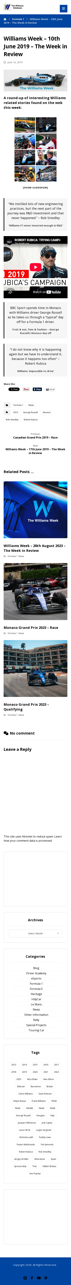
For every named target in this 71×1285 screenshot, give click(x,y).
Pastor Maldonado (26, 1144)
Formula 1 (18, 405)
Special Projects (36, 1025)
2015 (35, 1064)
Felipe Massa (19, 1101)
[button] (25, 1278)
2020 (35, 1071)
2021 (45, 1071)
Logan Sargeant (43, 1130)
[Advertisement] (35, 878)
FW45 (52, 1108)
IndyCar (36, 999)
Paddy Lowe (45, 1137)
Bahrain (21, 1086)
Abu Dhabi (32, 1079)
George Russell (30, 412)
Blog (36, 968)
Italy (52, 1115)
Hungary (40, 1115)
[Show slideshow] (35, 187)
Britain (50, 1086)
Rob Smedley (12, 419)
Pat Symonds (47, 1144)
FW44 (41, 1108)
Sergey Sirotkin (21, 1159)
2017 (56, 1064)
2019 (15, 412)
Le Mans (36, 1004)
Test (34, 1166)
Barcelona (36, 1086)
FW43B (29, 1108)
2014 (24, 1064)
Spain (53, 1159)
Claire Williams (25, 1093)
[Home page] (5, 19)
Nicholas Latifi (26, 1137)
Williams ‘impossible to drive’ (35, 371)
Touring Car (36, 1030)
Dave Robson (45, 1093)
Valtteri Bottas (49, 1166)
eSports (36, 978)
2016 (45, 1064)
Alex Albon (48, 1079)
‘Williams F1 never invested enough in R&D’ (36, 225)
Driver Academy (36, 973)
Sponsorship (20, 1166)
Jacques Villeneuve (27, 1122)
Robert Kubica (31, 419)
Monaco (47, 412)
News (31, 405)
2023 (18, 1079)
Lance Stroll (24, 1130)
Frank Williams (39, 1101)
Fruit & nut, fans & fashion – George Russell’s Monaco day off (35, 331)
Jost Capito (47, 1122)
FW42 (54, 1101)
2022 (56, 1071)
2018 (13, 1071)
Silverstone (39, 1159)
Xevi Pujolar (35, 1173)
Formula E (36, 989)
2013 (13, 1064)
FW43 (17, 1108)
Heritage (36, 994)
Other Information (36, 1015)
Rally (36, 1020)
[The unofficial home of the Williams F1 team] (14, 7)
